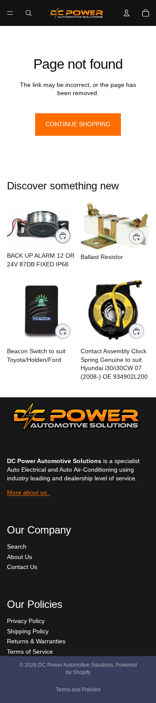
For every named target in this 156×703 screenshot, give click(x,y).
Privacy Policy (26, 620)
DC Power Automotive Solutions (75, 665)
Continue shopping (78, 124)
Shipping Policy (28, 631)
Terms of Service (30, 651)
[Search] (28, 12)
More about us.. (28, 492)
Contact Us (22, 566)
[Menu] (10, 13)
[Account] (126, 12)
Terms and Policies (78, 690)
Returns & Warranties (36, 641)
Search (16, 546)
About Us (19, 556)
